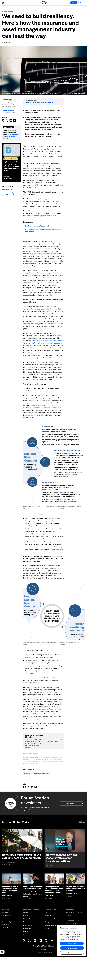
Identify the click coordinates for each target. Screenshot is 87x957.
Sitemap (43, 949)
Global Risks (7, 12)
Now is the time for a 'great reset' (37, 226)
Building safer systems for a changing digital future (32, 887)
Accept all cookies (72, 943)
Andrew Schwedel (8, 110)
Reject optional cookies (72, 948)
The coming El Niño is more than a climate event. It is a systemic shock (10, 889)
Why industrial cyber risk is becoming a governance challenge (75, 888)
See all (82, 822)
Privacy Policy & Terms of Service (43, 946)
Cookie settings (72, 952)
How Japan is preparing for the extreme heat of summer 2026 (21, 856)
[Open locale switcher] (2, 952)
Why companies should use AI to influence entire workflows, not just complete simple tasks (54, 889)
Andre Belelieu (7, 99)
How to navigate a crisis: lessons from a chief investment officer (61, 858)
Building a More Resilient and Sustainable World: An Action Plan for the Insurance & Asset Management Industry (43, 343)
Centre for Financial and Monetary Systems (39, 102)
